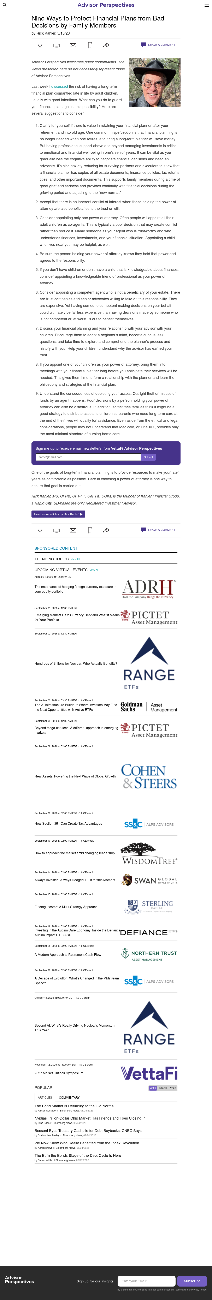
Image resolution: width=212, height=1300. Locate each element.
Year (173, 1088)
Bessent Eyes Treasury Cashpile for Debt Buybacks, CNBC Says (88, 1130)
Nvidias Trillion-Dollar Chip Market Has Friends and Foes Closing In (90, 1118)
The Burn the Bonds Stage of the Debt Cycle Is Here (78, 1155)
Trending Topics (52, 559)
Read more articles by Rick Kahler (57, 514)
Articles (45, 1097)
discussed (59, 86)
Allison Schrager (47, 1110)
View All (75, 559)
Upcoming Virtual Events (61, 570)
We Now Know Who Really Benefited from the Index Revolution (87, 1142)
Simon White (45, 1160)
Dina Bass (43, 1123)
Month (163, 1088)
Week (153, 1088)
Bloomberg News (69, 1110)
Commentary (69, 1097)
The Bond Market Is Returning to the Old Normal (74, 1105)
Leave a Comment (161, 45)
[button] (40, 45)
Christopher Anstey (48, 1135)
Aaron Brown (45, 1147)
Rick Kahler (45, 33)
